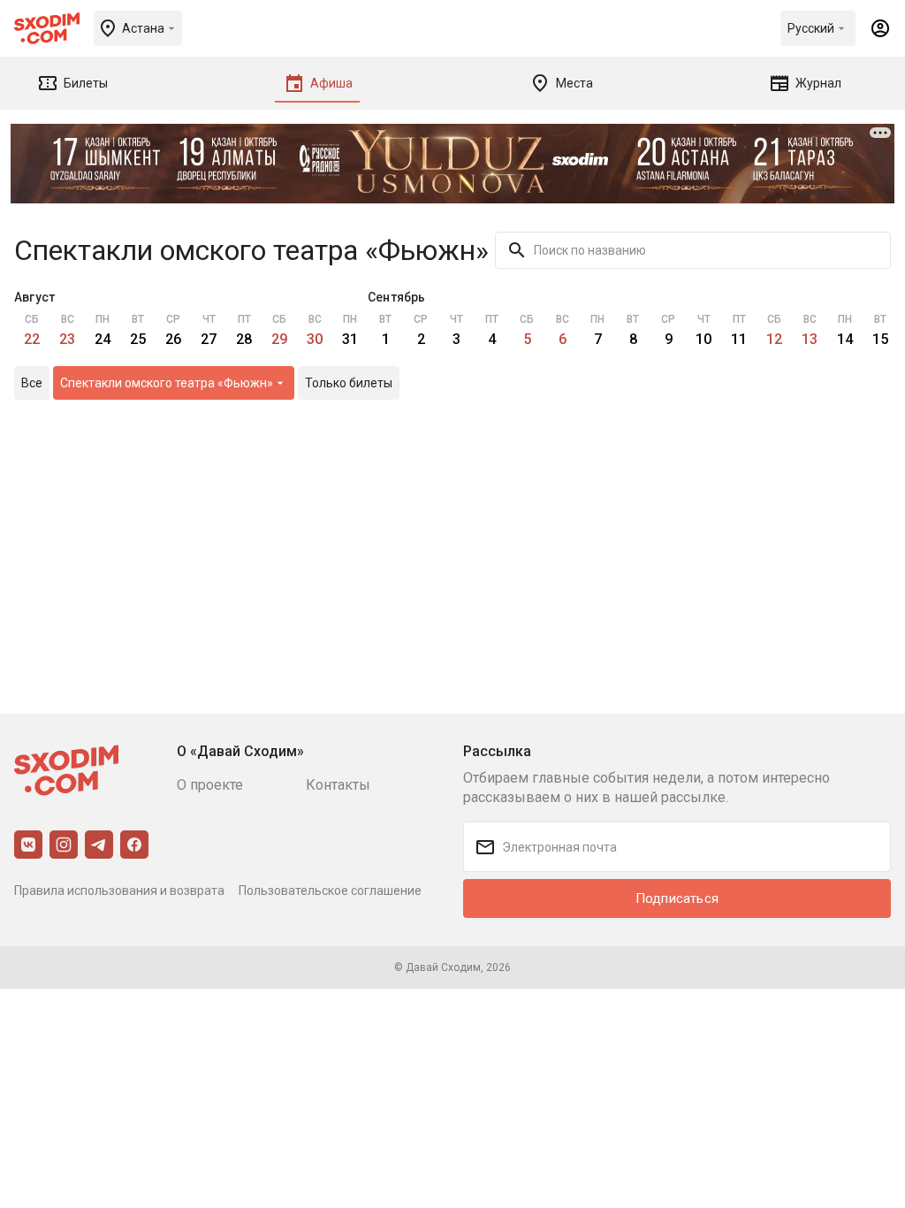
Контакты (338, 784)
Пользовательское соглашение (330, 890)
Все (31, 383)
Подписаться (677, 898)
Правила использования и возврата (119, 890)
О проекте (210, 784)
